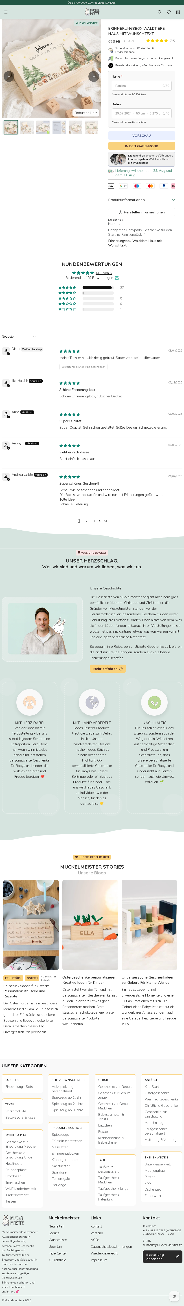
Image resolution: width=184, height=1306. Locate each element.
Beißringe (59, 1185)
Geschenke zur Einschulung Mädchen (21, 1144)
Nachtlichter (61, 1166)
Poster (103, 1131)
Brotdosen (13, 1176)
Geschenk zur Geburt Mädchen (114, 1106)
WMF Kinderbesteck (20, 1189)
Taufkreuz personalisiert (108, 1169)
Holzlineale (13, 1163)
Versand (97, 1233)
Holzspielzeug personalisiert (62, 1088)
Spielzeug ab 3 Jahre (67, 1110)
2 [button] (86, 521)
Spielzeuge (60, 1134)
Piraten (150, 1177)
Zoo (148, 1183)
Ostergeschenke (157, 1093)
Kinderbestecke (17, 1195)
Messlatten (60, 1147)
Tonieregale (61, 1178)
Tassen (10, 1201)
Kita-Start (152, 1086)
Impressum (99, 1260)
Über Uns (56, 1246)
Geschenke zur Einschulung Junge (18, 1155)
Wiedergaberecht (104, 1253)
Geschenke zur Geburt (115, 1086)
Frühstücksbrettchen (67, 1141)
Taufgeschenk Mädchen (108, 1180)
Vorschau (141, 135)
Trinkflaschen (15, 1182)
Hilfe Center (58, 1253)
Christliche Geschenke (161, 1105)
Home (113, 224)
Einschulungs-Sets (19, 1086)
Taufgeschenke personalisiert (156, 1131)
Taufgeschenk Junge (113, 1188)
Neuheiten (56, 1226)
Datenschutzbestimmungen (111, 1246)
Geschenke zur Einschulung (156, 1114)
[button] (157, 40)
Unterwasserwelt (158, 1164)
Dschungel (153, 1189)
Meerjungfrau (155, 1170)
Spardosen (60, 1172)
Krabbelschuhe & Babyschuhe (111, 1140)
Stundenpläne (16, 1170)
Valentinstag (154, 1122)
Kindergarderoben (65, 1160)
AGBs (95, 1240)
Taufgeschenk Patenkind (108, 1197)
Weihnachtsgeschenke (162, 1099)
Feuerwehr (153, 1196)
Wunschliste (58, 1240)
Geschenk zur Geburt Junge (114, 1095)
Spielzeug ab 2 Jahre (67, 1104)
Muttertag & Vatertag (161, 1140)
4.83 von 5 (104, 273)
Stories (54, 1233)
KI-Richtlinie (57, 1260)
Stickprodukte (15, 1111)
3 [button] (94, 521)
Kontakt (96, 1226)
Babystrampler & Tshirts (111, 1116)
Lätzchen (105, 1125)
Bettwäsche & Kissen (21, 1117)
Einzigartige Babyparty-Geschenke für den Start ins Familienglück (140, 232)
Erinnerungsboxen (65, 1153)
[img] (69, 351)
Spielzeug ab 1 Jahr (66, 1097)
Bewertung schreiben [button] (92, 320)
